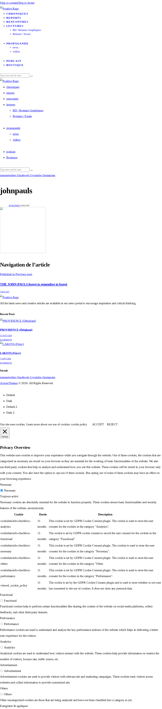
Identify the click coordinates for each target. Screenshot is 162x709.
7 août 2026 (5, 359)
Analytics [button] (5, 641)
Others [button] (4, 688)
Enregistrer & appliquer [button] (14, 706)
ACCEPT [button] (98, 424)
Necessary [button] (6, 484)
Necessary (10, 490)
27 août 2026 (6, 336)
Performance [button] (7, 618)
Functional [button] (6, 594)
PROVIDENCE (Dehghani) (16, 329)
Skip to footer (26, 2)
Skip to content (9, 2)
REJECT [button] (112, 424)
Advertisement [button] (8, 665)
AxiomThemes (9, 383)
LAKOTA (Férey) (10, 353)
